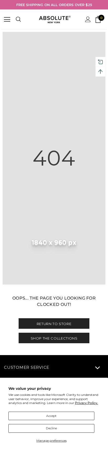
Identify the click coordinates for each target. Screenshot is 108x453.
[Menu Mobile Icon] (7, 19)
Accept (51, 416)
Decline (51, 428)
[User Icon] (88, 19)
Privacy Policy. (86, 403)
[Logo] (55, 19)
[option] (54, 4)
